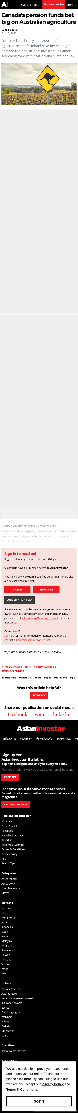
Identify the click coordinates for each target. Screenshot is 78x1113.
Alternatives (11, 667)
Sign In (17, 589)
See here (9, 635)
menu (72, 4)
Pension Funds (12, 671)
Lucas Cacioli (9, 30)
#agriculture (8, 677)
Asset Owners (45, 667)
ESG (28, 667)
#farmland (60, 677)
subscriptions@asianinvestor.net (40, 618)
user (37, 4)
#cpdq (47, 677)
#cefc (37, 677)
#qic (72, 677)
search (25, 4)
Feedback (39, 695)
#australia (25, 677)
